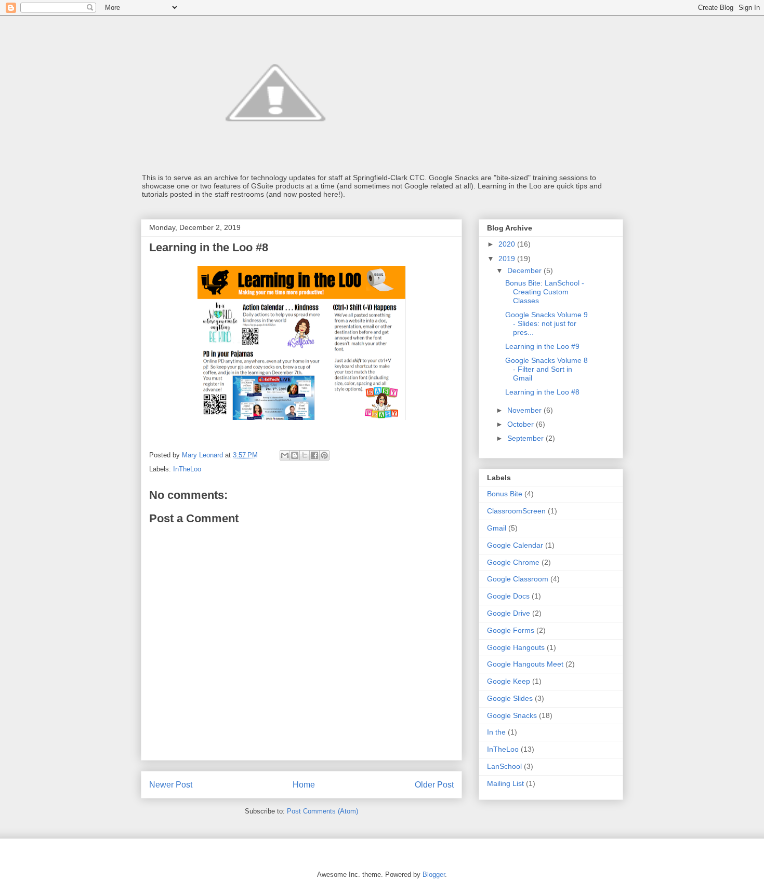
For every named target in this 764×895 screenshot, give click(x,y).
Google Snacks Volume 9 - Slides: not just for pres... (546, 323)
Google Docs (508, 596)
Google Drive (508, 613)
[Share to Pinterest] (324, 455)
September (526, 438)
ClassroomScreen (516, 511)
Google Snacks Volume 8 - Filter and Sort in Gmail (546, 369)
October (521, 424)
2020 (507, 244)
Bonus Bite (504, 494)
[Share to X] (304, 455)
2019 (507, 258)
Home (304, 784)
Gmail (496, 528)
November (525, 410)
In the (496, 732)
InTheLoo (187, 469)
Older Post (434, 784)
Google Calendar (515, 545)
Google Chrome (513, 562)
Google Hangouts (516, 647)
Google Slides (510, 698)
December (525, 270)
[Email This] (285, 455)
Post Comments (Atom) (322, 811)
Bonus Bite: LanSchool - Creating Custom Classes (544, 292)
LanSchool (504, 766)
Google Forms (510, 630)
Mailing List (505, 783)
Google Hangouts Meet (525, 664)
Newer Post (170, 784)
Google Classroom (517, 579)
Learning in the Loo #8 (542, 392)
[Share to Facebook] (314, 455)
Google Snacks (512, 715)
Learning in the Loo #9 (542, 346)
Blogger (434, 874)
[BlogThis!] (294, 455)
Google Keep (508, 681)
